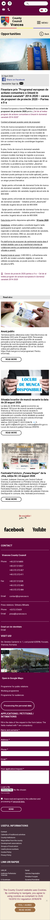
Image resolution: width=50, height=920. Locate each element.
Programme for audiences (12, 695)
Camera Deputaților (32, 873)
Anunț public (8, 331)
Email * (4, 759)
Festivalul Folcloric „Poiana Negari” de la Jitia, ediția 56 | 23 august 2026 (23, 474)
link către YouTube (39, 528)
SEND (11, 809)
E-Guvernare (5, 880)
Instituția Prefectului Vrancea (8, 874)
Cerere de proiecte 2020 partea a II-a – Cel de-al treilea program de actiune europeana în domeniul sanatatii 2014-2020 (23, 277)
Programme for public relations (14, 686)
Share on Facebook (16, 80)
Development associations (11, 843)
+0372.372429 (15, 610)
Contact (4, 832)
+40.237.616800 (16, 562)
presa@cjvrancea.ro (18, 614)
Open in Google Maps (12, 678)
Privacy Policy (6, 855)
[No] (46, 900)
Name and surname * (10, 730)
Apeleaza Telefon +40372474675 (9, 9)
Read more (11, 359)
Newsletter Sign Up (10, 84)
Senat (27, 870)
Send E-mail (4, 9)
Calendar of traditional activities (13, 835)
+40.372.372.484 (16, 590)
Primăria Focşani (31, 876)
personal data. (19, 801)
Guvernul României (32, 880)
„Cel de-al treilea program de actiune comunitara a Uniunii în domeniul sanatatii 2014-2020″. (24, 114)
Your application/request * (12, 769)
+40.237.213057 (16, 566)
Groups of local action (9, 846)
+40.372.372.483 (16, 585)
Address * (5, 740)
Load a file (5, 787)
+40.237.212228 (16, 581)
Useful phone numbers (10, 849)
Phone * (4, 749)
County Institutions (8, 838)
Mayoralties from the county (11, 840)
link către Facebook (14, 528)
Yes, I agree (25, 905)
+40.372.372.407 (16, 570)
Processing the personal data (17, 706)
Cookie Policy (6, 852)
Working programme (10, 691)
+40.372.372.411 (16, 574)
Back (47, 34)
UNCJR (3, 870)
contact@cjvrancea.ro (19, 596)
